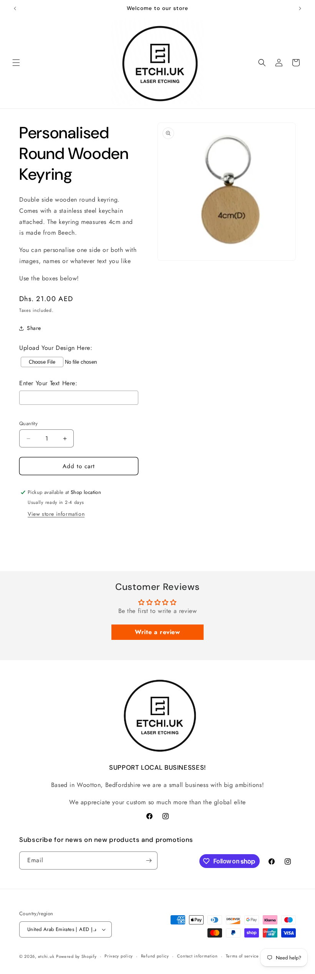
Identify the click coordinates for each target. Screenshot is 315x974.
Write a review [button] (157, 632)
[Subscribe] (148, 860)
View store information (56, 514)
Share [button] (34, 328)
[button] (16, 62)
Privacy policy (118, 956)
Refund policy (155, 956)
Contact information (197, 956)
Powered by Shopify (76, 956)
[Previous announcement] (15, 8)
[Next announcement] (300, 8)
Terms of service (242, 956)
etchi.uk (46, 956)
